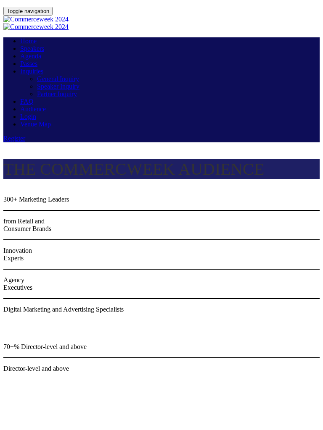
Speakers (32, 48)
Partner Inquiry (57, 93)
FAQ (27, 101)
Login (28, 116)
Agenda (30, 56)
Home (28, 41)
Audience (33, 109)
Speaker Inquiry (58, 86)
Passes (28, 63)
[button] (14, 138)
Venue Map (35, 124)
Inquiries (31, 71)
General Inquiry (58, 78)
